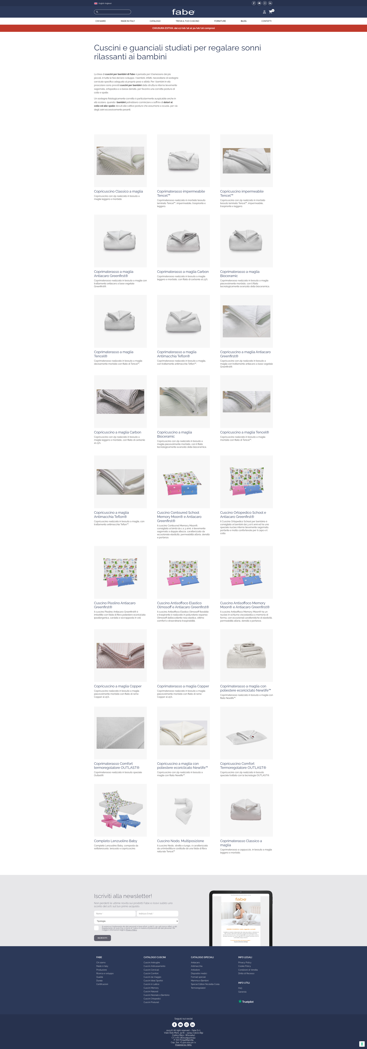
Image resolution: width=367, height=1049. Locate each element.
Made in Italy (102, 966)
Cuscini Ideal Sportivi (153, 980)
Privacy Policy (131, 930)
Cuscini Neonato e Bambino (156, 995)
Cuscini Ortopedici (152, 999)
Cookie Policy (244, 966)
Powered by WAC (183, 1045)
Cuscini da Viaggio (152, 977)
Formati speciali (198, 977)
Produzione (101, 970)
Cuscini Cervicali (151, 970)
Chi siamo (101, 962)
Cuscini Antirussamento (154, 966)
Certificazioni (102, 984)
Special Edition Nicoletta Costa (205, 984)
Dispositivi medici (199, 973)
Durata (99, 980)
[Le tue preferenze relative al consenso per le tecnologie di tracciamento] (362, 1044)
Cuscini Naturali (151, 991)
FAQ (240, 988)
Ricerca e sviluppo (105, 973)
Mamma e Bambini (200, 980)
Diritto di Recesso (246, 973)
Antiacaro (195, 962)
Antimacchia (196, 966)
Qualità (99, 977)
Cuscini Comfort (151, 973)
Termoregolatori (198, 988)
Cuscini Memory (151, 988)
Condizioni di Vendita (248, 970)
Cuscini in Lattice (151, 984)
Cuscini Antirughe (152, 962)
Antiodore (195, 970)
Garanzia (242, 992)
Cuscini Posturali (151, 1002)
